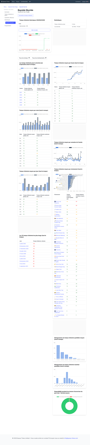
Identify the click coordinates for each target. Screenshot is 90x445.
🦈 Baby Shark (57, 212)
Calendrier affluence (9, 17)
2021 (21, 92)
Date (20, 23)
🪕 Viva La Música (58, 296)
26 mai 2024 (22, 256)
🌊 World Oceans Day (59, 232)
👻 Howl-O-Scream (58, 299)
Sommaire (7, 12)
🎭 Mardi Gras (57, 283)
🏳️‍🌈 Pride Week (57, 230)
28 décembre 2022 (24, 261)
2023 (21, 97)
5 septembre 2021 (24, 266)
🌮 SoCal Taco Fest (58, 264)
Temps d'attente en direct (9, 15)
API (30, 1)
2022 (21, 95)
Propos (17, 1)
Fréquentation (8, 25)
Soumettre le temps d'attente (25, 15)
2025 (21, 102)
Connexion (78, 1)
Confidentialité (24, 1)
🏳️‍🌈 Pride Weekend (58, 218)
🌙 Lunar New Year (58, 290)
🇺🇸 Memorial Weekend (59, 235)
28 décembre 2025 (24, 246)
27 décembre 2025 (24, 248)
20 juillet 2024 (23, 251)
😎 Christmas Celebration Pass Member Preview (58, 307)
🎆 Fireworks (57, 249)
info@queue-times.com (71, 438)
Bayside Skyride (10, 22)
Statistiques (7, 19)
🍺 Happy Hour (58, 269)
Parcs (13, 1)
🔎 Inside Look (57, 209)
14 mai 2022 (22, 263)
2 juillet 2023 (23, 258)
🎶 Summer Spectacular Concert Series (59, 226)
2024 (21, 100)
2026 (21, 105)
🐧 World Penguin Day (59, 266)
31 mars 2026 (23, 253)
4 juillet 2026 (23, 243)
